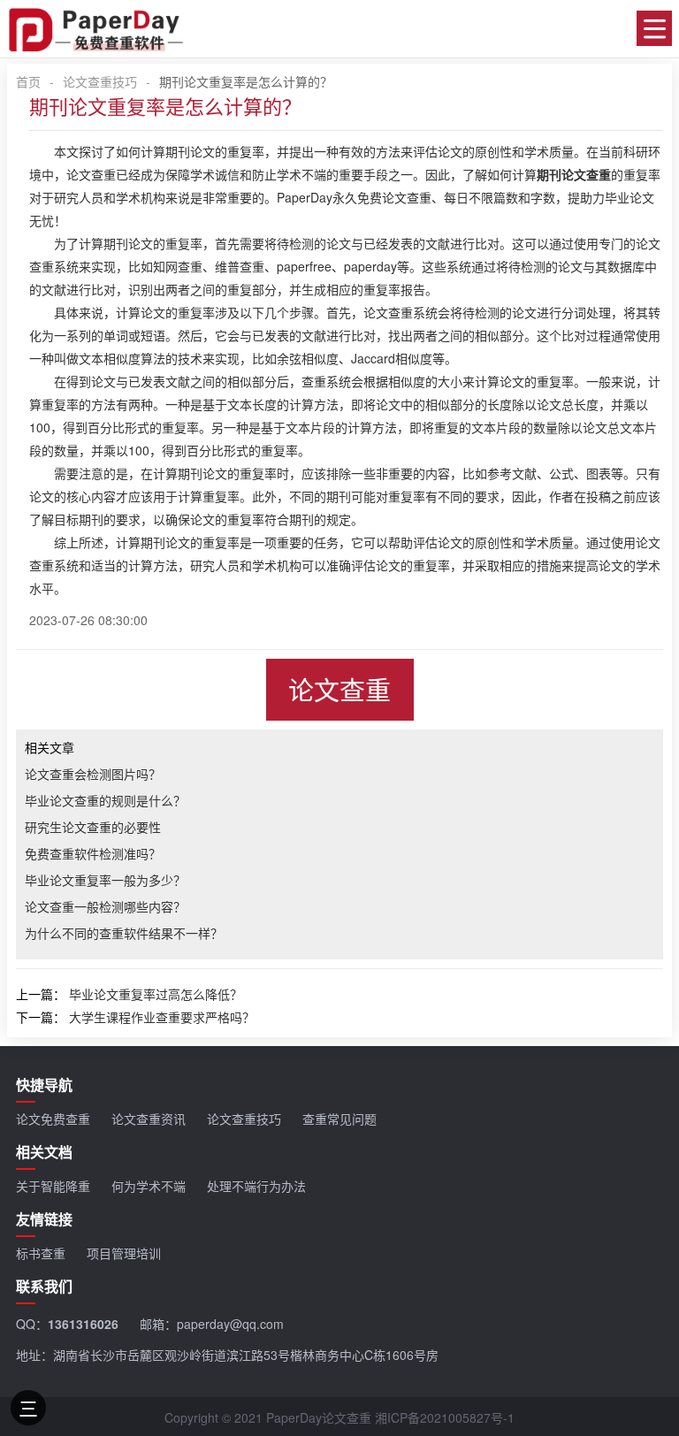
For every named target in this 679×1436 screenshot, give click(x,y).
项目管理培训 (124, 1253)
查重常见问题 (339, 1118)
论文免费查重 (53, 1118)
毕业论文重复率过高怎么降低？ (155, 994)
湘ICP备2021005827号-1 (445, 1417)
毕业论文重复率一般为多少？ (105, 880)
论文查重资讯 (148, 1118)
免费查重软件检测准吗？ (93, 853)
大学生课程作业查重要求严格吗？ (162, 1017)
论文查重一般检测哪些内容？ (105, 906)
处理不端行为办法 (256, 1186)
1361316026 (83, 1324)
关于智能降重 (53, 1186)
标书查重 (40, 1253)
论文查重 (339, 689)
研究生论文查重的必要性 (93, 827)
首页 (28, 81)
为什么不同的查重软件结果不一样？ (124, 933)
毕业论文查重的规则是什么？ (105, 800)
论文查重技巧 (100, 81)
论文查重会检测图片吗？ (93, 774)
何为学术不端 (148, 1186)
